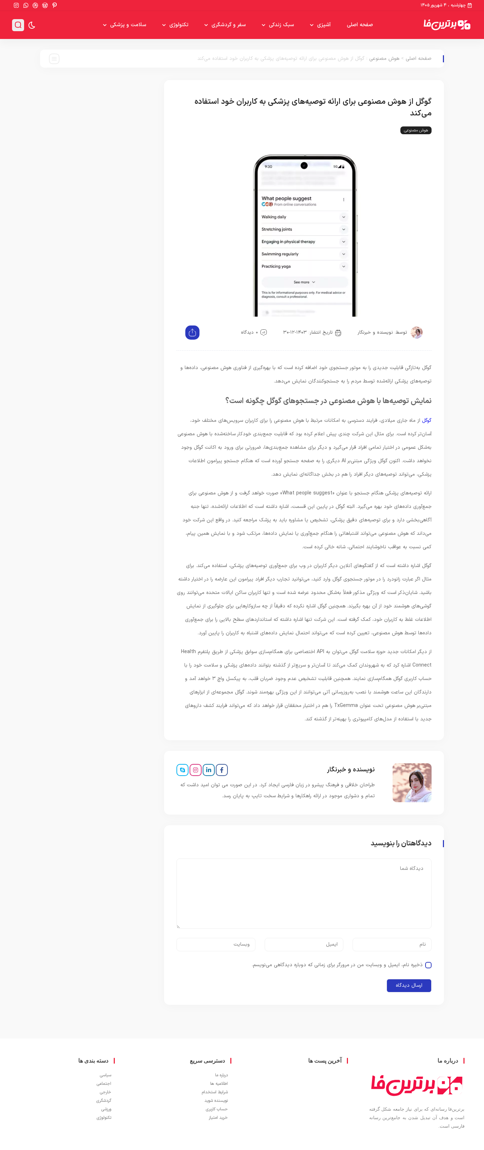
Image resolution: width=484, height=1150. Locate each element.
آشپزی (324, 25)
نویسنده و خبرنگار (375, 332)
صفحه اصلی (360, 25)
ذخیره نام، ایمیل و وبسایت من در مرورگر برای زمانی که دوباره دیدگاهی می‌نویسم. (337, 965)
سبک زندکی (281, 25)
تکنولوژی (178, 25)
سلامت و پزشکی (128, 25)
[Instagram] (196, 770)
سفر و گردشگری (229, 25)
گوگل (427, 420)
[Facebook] (222, 770)
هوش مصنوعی (384, 58)
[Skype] (182, 770)
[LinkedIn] (209, 770)
